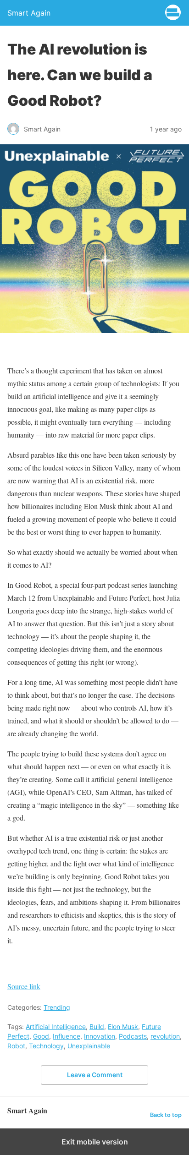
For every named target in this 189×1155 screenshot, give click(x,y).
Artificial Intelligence (56, 1026)
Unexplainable (88, 1046)
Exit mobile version (94, 1141)
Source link (23, 986)
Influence (66, 1036)
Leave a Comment (94, 1074)
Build (96, 1026)
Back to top (166, 1114)
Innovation (99, 1036)
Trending (57, 1007)
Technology (46, 1046)
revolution (165, 1036)
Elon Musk (123, 1026)
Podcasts (133, 1036)
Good (41, 1036)
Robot (16, 1046)
